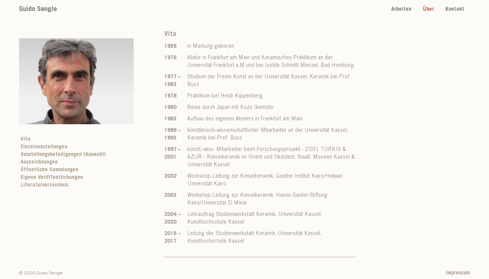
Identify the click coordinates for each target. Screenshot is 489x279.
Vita (26, 139)
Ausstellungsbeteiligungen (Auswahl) (63, 154)
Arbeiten (401, 9)
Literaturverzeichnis (44, 185)
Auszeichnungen (39, 162)
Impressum (458, 273)
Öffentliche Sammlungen (49, 170)
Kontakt (454, 9)
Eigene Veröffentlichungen (52, 177)
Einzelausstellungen (44, 147)
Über (428, 9)
